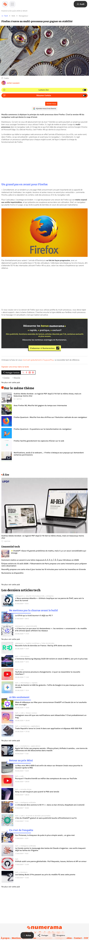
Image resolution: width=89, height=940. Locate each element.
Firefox (6, 377)
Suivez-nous (51, 104)
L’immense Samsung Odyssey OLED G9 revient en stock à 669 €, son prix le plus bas (51, 659)
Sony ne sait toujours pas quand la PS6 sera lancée (37, 792)
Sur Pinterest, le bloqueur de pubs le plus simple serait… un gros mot (45, 835)
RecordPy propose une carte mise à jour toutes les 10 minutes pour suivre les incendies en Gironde (43, 569)
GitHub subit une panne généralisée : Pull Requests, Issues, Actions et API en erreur (50, 861)
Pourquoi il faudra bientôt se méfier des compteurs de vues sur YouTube (46, 778)
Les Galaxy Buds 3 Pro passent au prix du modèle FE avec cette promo (45, 874)
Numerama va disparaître (12, 573)
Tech (6, 16)
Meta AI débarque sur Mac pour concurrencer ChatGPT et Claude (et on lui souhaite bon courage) (51, 703)
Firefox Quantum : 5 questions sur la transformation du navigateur (42, 429)
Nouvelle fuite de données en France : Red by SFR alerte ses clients (43, 645)
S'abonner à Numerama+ (42, 348)
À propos (5, 938)
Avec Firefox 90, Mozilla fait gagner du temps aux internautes (40, 405)
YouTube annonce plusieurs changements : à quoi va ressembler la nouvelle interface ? (47, 673)
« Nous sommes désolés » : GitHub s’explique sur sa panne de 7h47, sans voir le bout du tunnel (49, 599)
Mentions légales (20, 938)
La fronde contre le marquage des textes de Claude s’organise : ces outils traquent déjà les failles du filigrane (50, 849)
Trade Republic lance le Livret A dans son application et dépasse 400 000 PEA (48, 728)
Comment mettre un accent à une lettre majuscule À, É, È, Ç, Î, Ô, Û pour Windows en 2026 (40, 560)
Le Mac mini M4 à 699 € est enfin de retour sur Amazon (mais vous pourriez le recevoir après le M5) (48, 766)
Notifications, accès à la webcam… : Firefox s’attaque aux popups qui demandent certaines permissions (49, 454)
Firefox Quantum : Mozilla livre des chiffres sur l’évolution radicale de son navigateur (50, 417)
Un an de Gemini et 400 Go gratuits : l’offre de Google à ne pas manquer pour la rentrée (49, 686)
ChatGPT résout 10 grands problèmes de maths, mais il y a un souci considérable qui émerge (48, 552)
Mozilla (17, 377)
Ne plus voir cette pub (10, 382)
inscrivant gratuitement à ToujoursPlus (38, 360)
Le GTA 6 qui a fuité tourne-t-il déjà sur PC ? (34, 615)
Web (13, 16)
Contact (78, 938)
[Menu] (12, 4)
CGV (86, 938)
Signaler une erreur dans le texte (15, 367)
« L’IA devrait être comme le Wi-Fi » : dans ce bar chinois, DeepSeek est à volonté (49, 805)
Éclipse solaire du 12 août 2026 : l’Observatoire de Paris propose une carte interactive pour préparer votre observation (44, 564)
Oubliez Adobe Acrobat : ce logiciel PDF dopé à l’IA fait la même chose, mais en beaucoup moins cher (47, 395)
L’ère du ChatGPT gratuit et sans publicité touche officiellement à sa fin (46, 818)
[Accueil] (5, 4)
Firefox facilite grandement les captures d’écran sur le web (39, 441)
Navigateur (23, 16)
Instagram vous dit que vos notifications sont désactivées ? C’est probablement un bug (50, 716)
